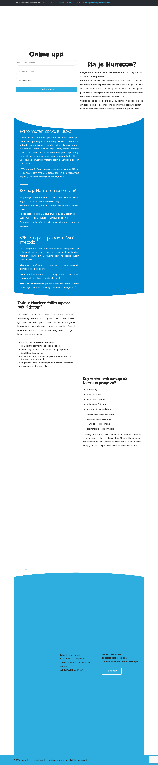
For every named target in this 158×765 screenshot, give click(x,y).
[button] (112, 671)
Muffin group (94, 760)
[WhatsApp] (128, 760)
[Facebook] (132, 760)
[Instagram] (135, 760)
